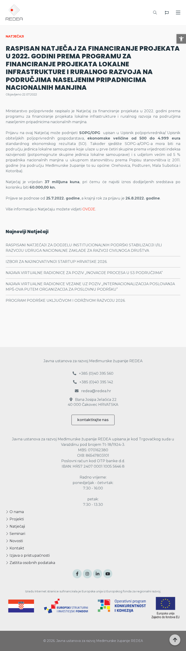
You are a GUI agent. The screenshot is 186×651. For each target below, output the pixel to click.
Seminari (17, 533)
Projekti (16, 519)
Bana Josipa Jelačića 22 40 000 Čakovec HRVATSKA (93, 402)
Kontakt (16, 548)
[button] (181, 39)
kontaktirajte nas (93, 420)
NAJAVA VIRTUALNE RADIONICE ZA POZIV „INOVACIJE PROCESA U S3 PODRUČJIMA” (84, 273)
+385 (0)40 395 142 (95, 382)
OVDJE (88, 209)
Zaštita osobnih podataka (32, 563)
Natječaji (17, 526)
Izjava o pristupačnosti (29, 555)
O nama (16, 512)
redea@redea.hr (95, 391)
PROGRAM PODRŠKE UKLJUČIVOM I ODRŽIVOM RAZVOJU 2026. (65, 300)
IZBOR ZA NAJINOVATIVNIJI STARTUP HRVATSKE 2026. (56, 261)
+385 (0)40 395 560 (95, 373)
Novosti (16, 541)
